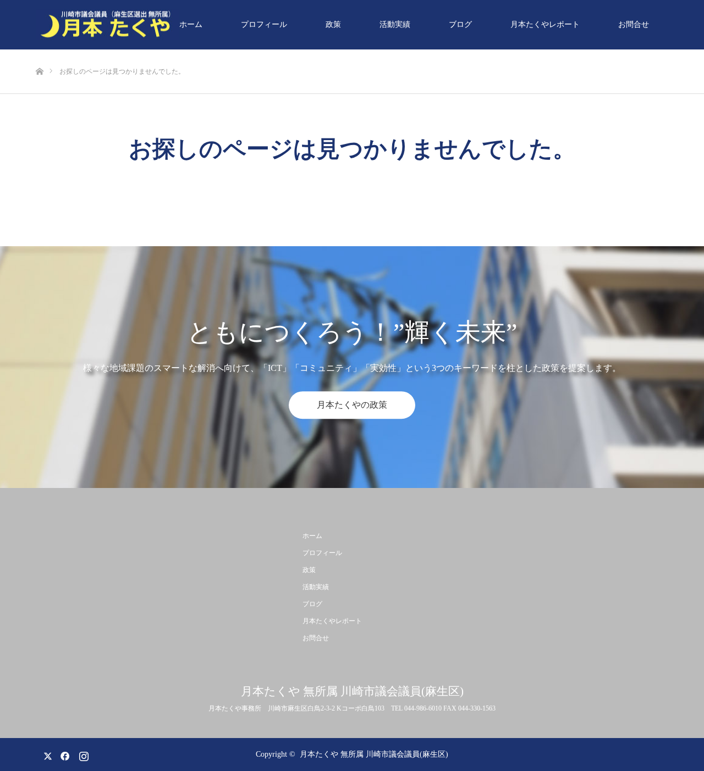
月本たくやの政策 (352, 404)
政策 (333, 24)
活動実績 (395, 24)
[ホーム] (39, 53)
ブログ (460, 24)
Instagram (82, 754)
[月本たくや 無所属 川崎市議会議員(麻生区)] (107, 25)
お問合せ (633, 24)
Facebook (63, 754)
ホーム (190, 24)
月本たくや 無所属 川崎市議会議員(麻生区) (352, 691)
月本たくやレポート (545, 24)
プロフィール (264, 24)
